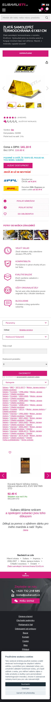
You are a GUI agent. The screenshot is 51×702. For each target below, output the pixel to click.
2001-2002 (23, 418)
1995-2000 (23, 414)
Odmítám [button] (25, 688)
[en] (47, 5)
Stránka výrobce (26, 330)
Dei (12, 130)
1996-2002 (23, 392)
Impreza (13, 414)
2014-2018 (23, 436)
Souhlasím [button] (25, 684)
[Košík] (40, 10)
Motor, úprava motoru (36, 387)
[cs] (43, 5)
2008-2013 (23, 405)
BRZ (12, 387)
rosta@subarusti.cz (28, 595)
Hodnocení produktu (11, 359)
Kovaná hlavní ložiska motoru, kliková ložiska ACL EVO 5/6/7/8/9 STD (25, 486)
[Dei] (26, 73)
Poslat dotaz (26, 207)
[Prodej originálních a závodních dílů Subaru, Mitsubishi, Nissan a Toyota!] (15, 4)
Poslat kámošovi (26, 201)
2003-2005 (23, 396)
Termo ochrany (27, 440)
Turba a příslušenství (11, 440)
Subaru (5, 387)
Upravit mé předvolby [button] (25, 693)
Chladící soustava (9, 390)
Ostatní (29, 416)
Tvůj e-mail (7, 346)
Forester (13, 392)
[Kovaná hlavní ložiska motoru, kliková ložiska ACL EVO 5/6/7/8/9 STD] (25, 466)
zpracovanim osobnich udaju (28, 377)
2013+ (21, 409)
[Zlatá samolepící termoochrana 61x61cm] (25, 88)
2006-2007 (23, 401)
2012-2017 (20, 387)
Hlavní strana (13, 558)
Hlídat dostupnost (18, 165)
